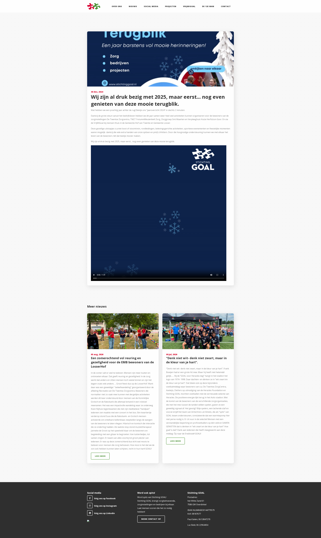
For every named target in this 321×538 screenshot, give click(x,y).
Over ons (117, 6)
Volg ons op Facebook (105, 498)
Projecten (170, 6)
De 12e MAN (208, 6)
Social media (151, 6)
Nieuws (133, 6)
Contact (226, 6)
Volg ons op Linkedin (104, 513)
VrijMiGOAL (189, 6)
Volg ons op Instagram (105, 505)
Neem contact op (151, 519)
